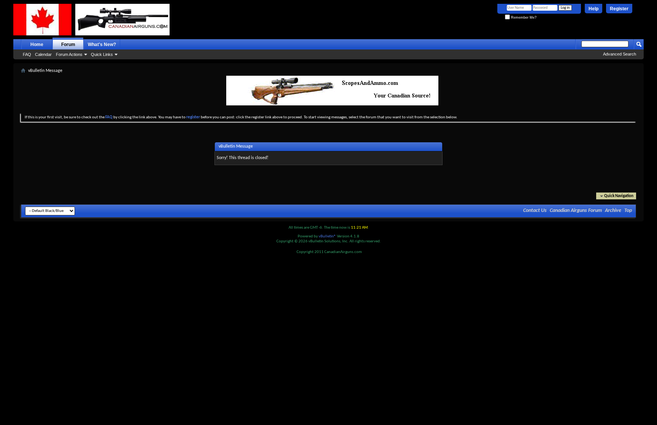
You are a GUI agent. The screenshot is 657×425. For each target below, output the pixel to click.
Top (628, 210)
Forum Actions (69, 54)
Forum (68, 44)
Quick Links (102, 54)
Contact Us (535, 210)
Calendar (43, 54)
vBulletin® (327, 236)
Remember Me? (523, 17)
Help (593, 8)
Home (36, 44)
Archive (613, 210)
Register (619, 8)
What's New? (102, 44)
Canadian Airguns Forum (576, 210)
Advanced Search (619, 54)
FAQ (27, 54)
